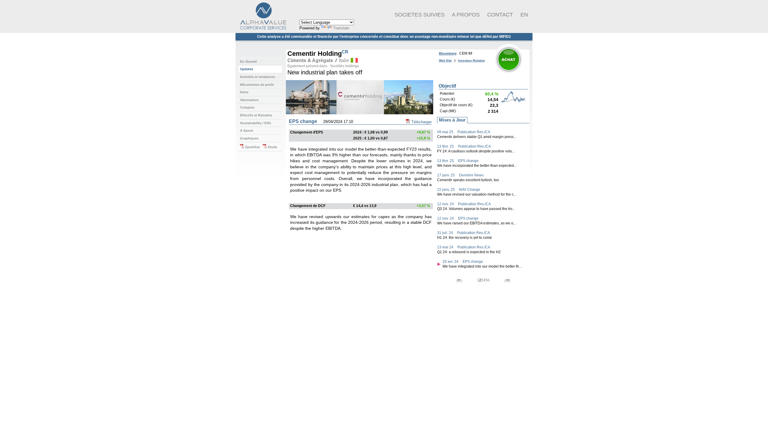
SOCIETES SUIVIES (419, 15)
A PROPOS (466, 15)
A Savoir (246, 130)
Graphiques (249, 138)
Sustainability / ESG (255, 123)
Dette (244, 92)
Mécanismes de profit (257, 84)
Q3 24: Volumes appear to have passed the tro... (476, 209)
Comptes (247, 107)
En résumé (248, 61)
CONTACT (500, 15)
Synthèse (252, 147)
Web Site (445, 60)
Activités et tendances (257, 77)
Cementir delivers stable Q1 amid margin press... (476, 137)
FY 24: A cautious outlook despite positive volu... (476, 151)
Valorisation (249, 100)
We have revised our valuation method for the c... (476, 194)
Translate (341, 28)
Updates (246, 69)
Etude (272, 147)
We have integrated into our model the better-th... (482, 266)
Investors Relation (471, 60)
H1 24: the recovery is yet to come (464, 238)
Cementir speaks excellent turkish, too (468, 180)
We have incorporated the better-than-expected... (477, 166)
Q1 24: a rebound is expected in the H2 (469, 252)
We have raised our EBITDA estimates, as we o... (476, 223)
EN (524, 15)
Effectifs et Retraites (256, 115)
